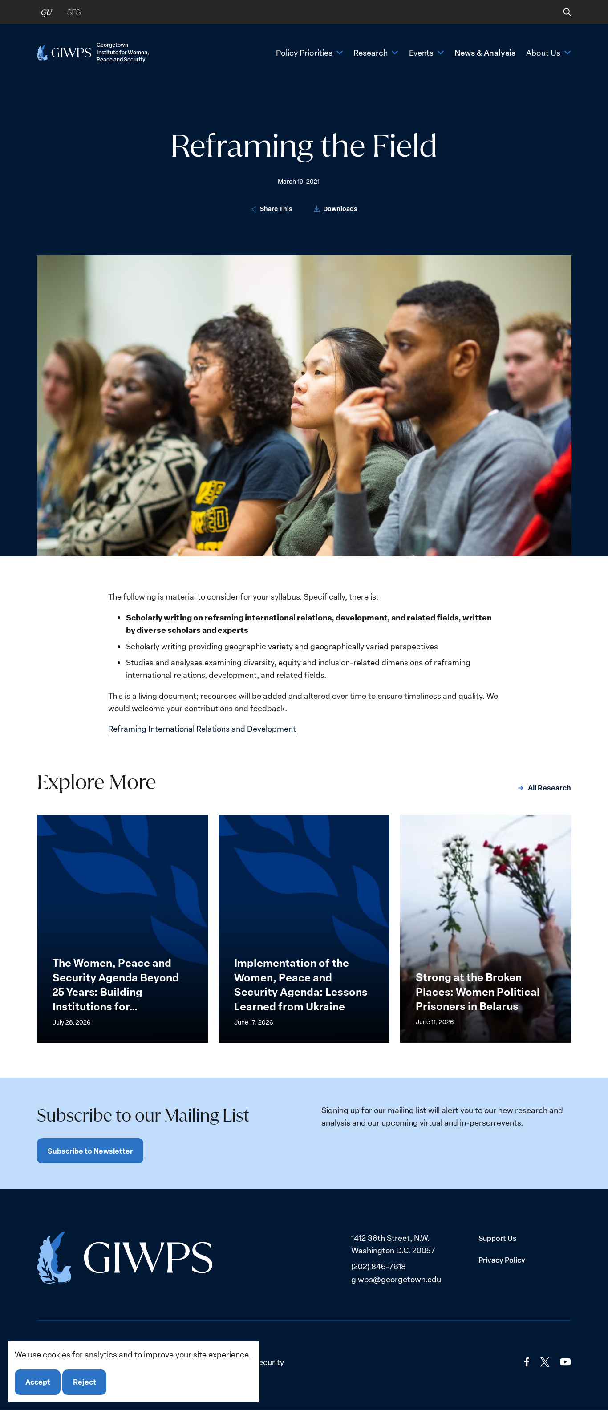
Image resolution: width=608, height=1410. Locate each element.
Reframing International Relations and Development (202, 728)
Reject (84, 1382)
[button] (561, 12)
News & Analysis (484, 52)
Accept (37, 1382)
